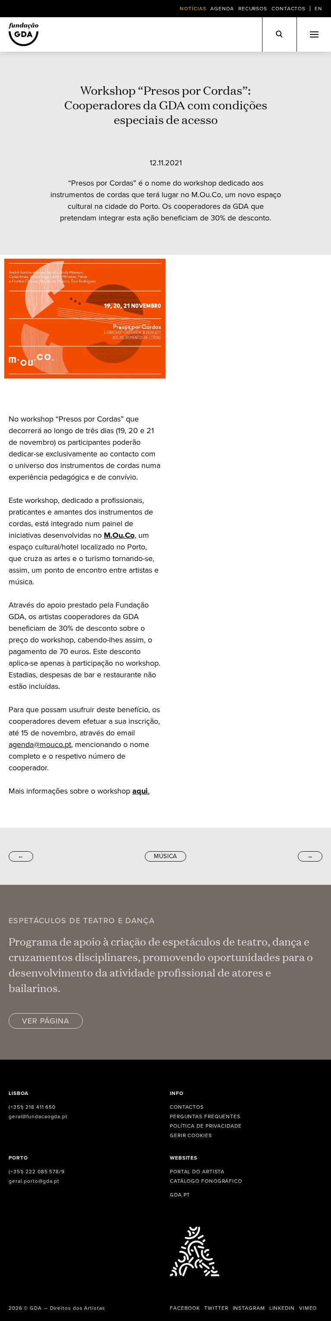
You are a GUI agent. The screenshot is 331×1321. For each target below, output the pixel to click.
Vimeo (308, 1308)
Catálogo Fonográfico (206, 1181)
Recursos (252, 8)
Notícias (193, 8)
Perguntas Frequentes (205, 1116)
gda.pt (180, 1195)
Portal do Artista (197, 1171)
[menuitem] (318, 8)
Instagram (249, 1308)
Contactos (289, 8)
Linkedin (282, 1308)
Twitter (216, 1308)
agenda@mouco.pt (40, 744)
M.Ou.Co (119, 535)
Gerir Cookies (191, 1135)
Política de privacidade (206, 1126)
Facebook (185, 1308)
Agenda (222, 8)
